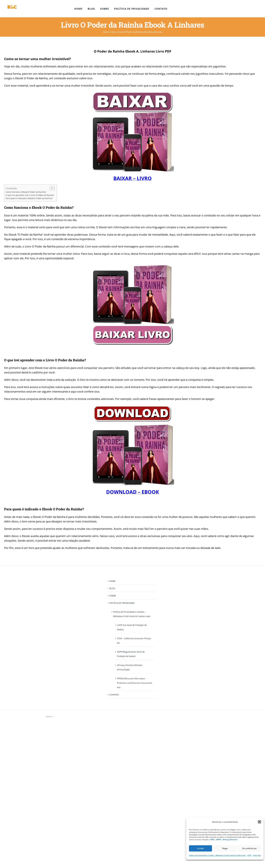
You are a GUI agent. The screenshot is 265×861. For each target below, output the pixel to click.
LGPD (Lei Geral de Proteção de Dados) (132, 627)
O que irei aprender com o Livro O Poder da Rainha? (30, 195)
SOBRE (112, 595)
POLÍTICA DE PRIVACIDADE (122, 603)
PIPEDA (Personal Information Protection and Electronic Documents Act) (134, 683)
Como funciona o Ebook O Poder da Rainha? (26, 192)
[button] (259, 821)
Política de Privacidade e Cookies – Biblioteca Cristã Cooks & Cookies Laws (217, 855)
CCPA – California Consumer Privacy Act (134, 640)
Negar (225, 848)
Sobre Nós (257, 855)
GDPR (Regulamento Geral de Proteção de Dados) (131, 654)
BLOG (112, 588)
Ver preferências (249, 848)
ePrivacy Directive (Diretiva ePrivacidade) (129, 667)
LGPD (249, 855)
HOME (112, 581)
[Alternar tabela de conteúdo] (51, 188)
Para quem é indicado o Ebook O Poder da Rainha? (29, 198)
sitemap (48, 716)
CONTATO (114, 694)
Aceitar (200, 848)
